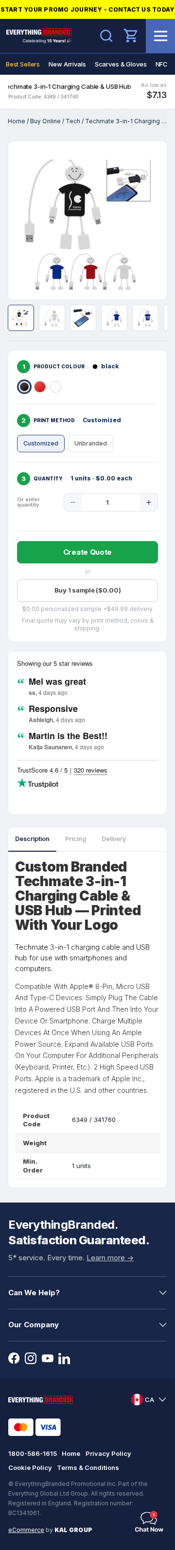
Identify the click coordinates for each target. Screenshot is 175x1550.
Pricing (75, 838)
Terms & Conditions (88, 1467)
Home (16, 121)
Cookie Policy (30, 1467)
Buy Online (45, 121)
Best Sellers (23, 64)
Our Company (33, 1324)
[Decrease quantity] (73, 502)
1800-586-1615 (32, 1453)
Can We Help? (34, 1292)
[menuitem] (22, 64)
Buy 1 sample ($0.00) (87, 590)
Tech (73, 121)
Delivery (114, 838)
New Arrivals (67, 64)
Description (32, 838)
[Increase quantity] (149, 502)
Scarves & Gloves (121, 64)
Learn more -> (110, 1257)
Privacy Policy (108, 1453)
